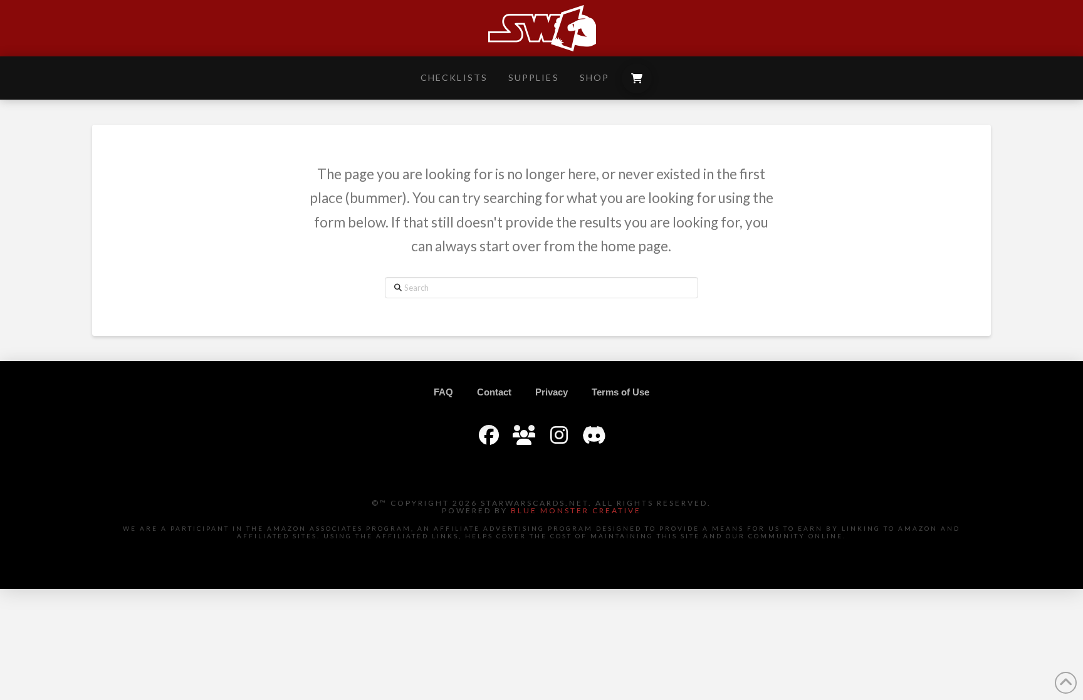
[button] (637, 78)
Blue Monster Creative (576, 510)
